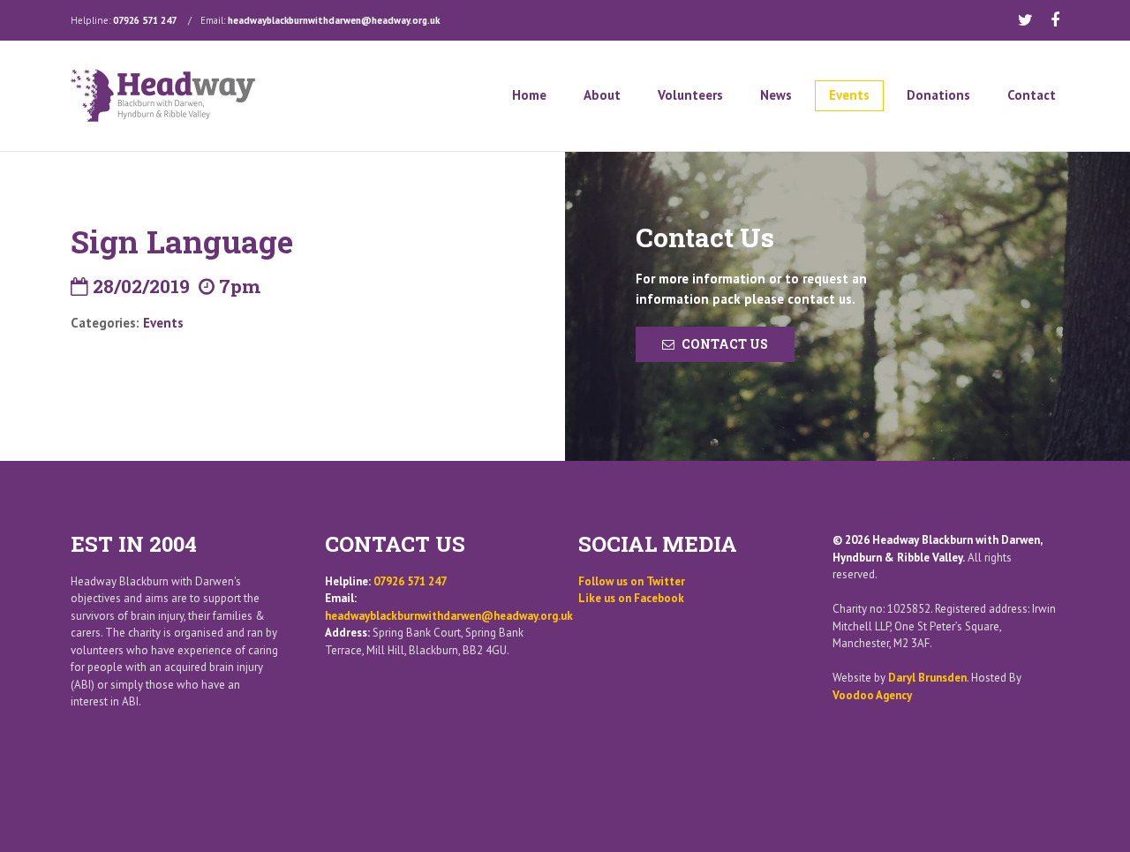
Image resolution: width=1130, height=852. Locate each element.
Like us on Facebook (631, 598)
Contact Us (725, 344)
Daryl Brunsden (927, 677)
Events (849, 95)
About (602, 95)
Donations (938, 95)
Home (529, 95)
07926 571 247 (145, 20)
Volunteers (690, 95)
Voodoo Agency (872, 695)
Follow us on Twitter (631, 581)
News (776, 95)
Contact (1031, 95)
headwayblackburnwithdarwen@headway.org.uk (334, 20)
